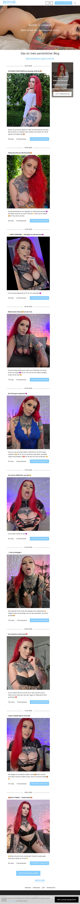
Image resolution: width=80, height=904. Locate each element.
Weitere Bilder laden (28, 873)
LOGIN (49, 3)
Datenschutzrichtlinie (10, 900)
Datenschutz (36, 887)
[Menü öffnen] (75, 3)
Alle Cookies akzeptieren (66, 900)
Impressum (28, 887)
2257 (43, 887)
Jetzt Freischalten (62, 94)
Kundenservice (51, 887)
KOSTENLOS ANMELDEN (63, 3)
